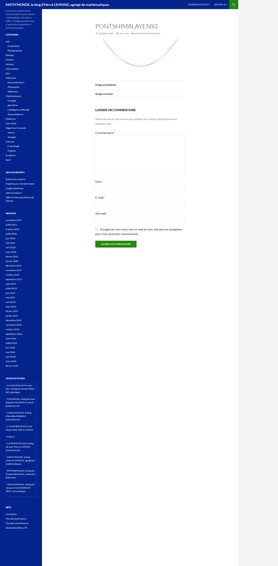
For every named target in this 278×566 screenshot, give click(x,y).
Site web (100, 213)
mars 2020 (11, 252)
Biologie (10, 55)
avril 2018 (11, 356)
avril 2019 (11, 302)
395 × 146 (124, 33)
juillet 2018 (11, 343)
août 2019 (11, 283)
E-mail (100, 197)
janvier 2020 (12, 261)
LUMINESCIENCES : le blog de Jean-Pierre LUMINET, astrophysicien (20, 447)
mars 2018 (11, 361)
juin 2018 (10, 347)
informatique (12, 68)
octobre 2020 (12, 229)
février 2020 (12, 256)
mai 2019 (10, 297)
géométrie (13, 105)
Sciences (10, 141)
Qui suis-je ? (220, 4)
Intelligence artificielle (18, 109)
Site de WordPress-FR (16, 527)
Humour (10, 64)
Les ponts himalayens (147, 33)
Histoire (10, 59)
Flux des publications (16, 518)
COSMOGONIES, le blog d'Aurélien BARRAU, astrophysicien (18, 416)
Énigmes (12, 150)
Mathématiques (13, 96)
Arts (8, 41)
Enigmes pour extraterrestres (20, 183)
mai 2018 (10, 352)
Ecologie (12, 100)
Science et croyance (15, 179)
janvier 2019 (12, 315)
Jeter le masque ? (14, 192)
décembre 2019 (13, 265)
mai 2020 (10, 242)
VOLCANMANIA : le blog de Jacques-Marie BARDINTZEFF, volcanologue (20, 488)
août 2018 (11, 338)
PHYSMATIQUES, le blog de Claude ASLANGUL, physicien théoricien (20, 474)
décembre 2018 (13, 320)
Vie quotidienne (15, 114)
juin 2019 (10, 293)
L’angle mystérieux (15, 188)
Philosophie (13, 87)
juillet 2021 (11, 224)
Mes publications (16, 82)
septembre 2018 (14, 334)
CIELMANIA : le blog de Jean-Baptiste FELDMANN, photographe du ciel (21, 402)
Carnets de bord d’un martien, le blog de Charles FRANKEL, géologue (20, 389)
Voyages (12, 137)
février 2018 (12, 365)
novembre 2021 (14, 220)
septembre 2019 (14, 279)
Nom (99, 181)
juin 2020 (10, 238)
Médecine (11, 118)
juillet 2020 (11, 233)
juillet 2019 (11, 288)
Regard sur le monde (16, 128)
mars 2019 (11, 306)
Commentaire (105, 132)
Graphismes (13, 46)
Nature (11, 132)
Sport (8, 159)
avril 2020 (11, 247)
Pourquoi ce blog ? (199, 4)
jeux (8, 73)
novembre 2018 (14, 324)
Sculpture (10, 155)
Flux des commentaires (17, 523)
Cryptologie (13, 146)
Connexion (11, 514)
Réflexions (13, 91)
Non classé (11, 123)
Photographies (15, 50)
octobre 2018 (12, 329)
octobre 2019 (12, 274)
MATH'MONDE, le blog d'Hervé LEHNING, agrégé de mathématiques (57, 4)
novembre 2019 (14, 270)
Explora (11, 436)
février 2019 (12, 311)
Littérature (11, 77)
